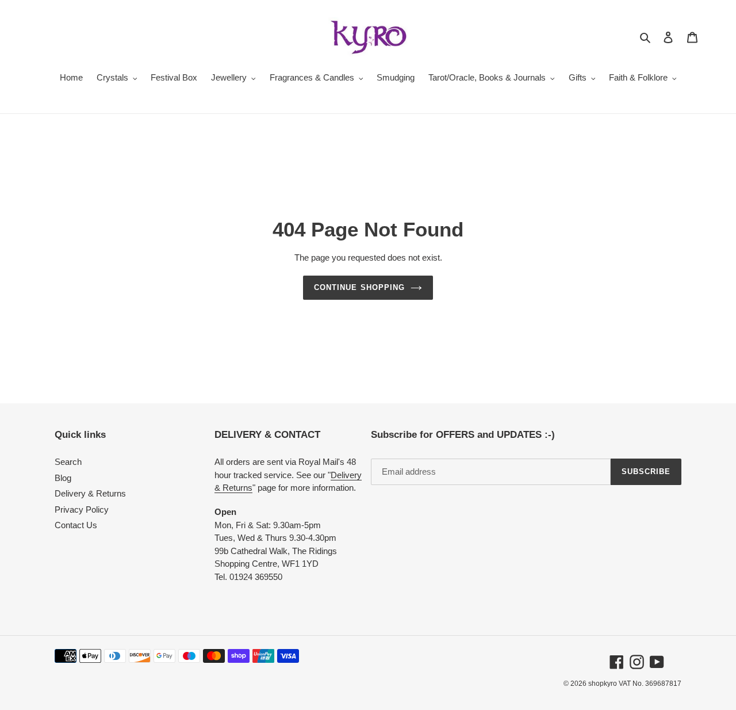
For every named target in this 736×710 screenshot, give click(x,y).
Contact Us (76, 525)
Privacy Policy (82, 509)
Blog (63, 478)
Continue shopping (359, 287)
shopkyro (602, 684)
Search (68, 462)
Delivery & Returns (90, 493)
